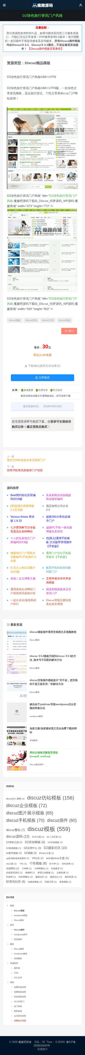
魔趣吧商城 (24, 1041)
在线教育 (57, 868)
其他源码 (18, 939)
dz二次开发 (54, 837)
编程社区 (41, 877)
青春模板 (65, 882)
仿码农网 (68, 863)
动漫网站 (12, 868)
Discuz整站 (19, 920)
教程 (12, 944)
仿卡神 (54, 863)
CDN (16, 973)
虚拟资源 (71, 877)
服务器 (17, 968)
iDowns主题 (46, 853)
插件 (12, 925)
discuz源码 (17, 836)
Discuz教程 (35, 640)
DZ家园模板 (13, 848)
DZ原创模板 (35, 842)
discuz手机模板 (25, 820)
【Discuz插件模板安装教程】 (46, 48)
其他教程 (34, 740)
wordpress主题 (57, 858)
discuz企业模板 (26, 805)
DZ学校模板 (55, 842)
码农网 (11, 877)
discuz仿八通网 (15, 798)
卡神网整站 (41, 868)
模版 (12, 906)
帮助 (12, 982)
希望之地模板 (46, 872)
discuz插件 (62, 820)
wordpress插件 (20, 934)
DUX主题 (38, 837)
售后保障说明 (20, 997)
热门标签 (18, 1006)
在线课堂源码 (14, 872)
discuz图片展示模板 (29, 812)
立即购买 (42, 377)
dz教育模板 (14, 853)
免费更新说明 (20, 992)
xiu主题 (11, 863)
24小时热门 (19, 1001)
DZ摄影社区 (55, 848)
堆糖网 (30, 872)
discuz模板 (15, 320)
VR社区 (37, 858)
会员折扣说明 (20, 1016)
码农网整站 (26, 877)
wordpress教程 (36, 716)
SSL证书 (18, 977)
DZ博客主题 (14, 842)
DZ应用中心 (32, 848)
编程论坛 (56, 877)
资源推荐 (14, 963)
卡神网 (27, 868)
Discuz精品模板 (37, 63)
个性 (23, 863)
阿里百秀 (51, 882)
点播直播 (63, 872)
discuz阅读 (64, 320)
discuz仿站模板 (50, 797)
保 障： (16, 390)
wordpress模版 (20, 915)
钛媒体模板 (35, 882)
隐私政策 (18, 1011)
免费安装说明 (20, 987)
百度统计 (42, 1049)
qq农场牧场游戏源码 (17, 858)
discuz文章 (48, 320)
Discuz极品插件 (36, 764)
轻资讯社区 (15, 881)
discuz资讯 (31, 320)
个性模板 (38, 863)
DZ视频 (30, 852)
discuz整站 (15, 830)
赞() (69, 330)
